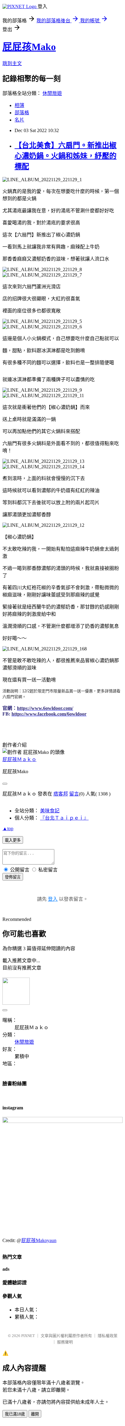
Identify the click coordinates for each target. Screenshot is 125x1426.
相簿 (19, 105)
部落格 (22, 112)
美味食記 (49, 810)
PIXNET (28, 1335)
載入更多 (13, 840)
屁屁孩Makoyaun (38, 1240)
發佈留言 (13, 877)
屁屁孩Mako (29, 46)
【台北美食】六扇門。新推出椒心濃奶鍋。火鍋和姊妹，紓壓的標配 (66, 155)
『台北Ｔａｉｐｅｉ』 (64, 818)
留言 (74, 793)
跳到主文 (12, 63)
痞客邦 (60, 793)
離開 (35, 1414)
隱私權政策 (107, 1335)
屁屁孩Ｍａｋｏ (19, 759)
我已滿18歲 (15, 1414)
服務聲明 (65, 1342)
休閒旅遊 (52, 93)
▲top (7, 828)
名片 (19, 119)
